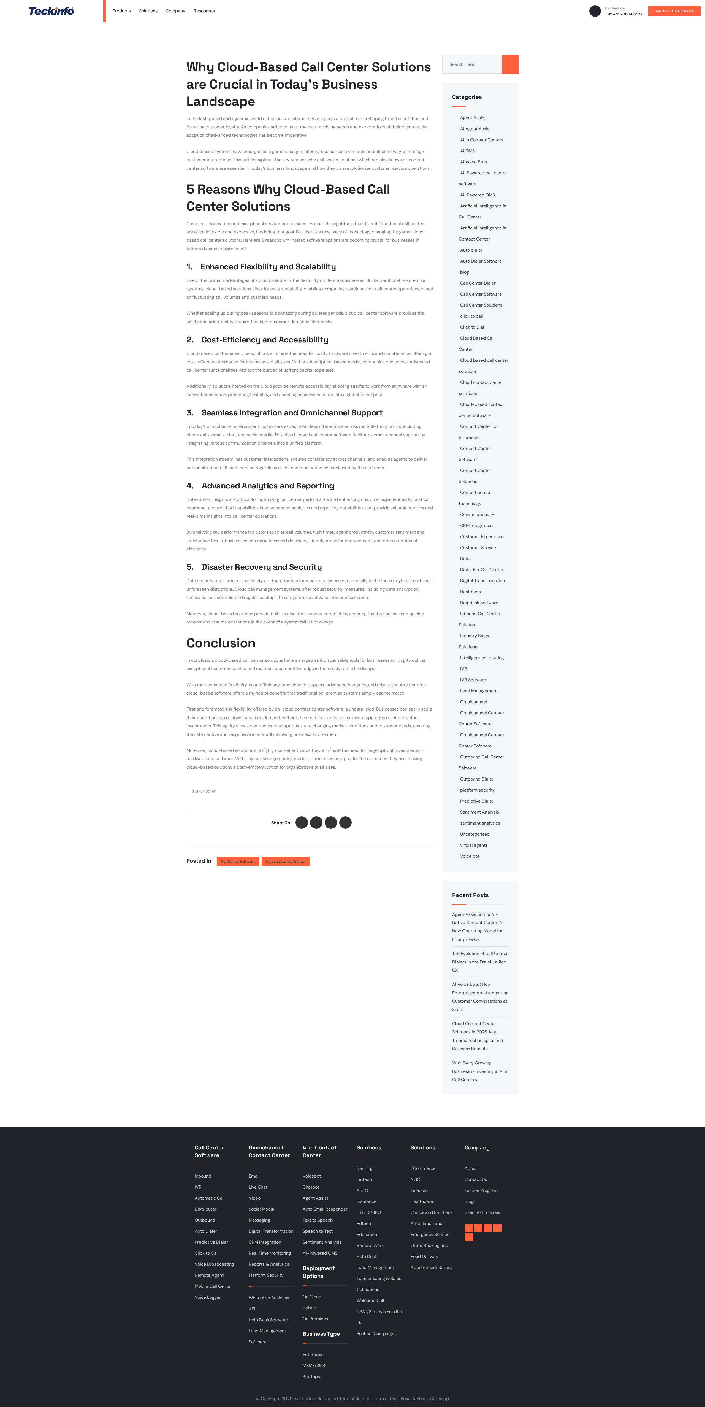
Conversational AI (478, 514)
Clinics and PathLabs (432, 1212)
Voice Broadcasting (214, 1264)
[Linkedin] (478, 1228)
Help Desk (367, 1256)
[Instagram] (498, 1228)
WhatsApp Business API (269, 1303)
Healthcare (471, 592)
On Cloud (312, 1297)
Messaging (259, 1220)
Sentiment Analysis (479, 812)
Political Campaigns (377, 1333)
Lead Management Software (267, 1336)
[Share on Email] (345, 822)
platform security (477, 790)
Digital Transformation (482, 581)
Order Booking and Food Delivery (429, 1251)
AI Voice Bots (473, 162)
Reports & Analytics (269, 1264)
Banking (365, 1168)
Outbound (205, 1220)
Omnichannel (473, 702)
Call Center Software (237, 861)
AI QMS (467, 151)
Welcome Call (370, 1300)
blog (464, 272)
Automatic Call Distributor (210, 1203)
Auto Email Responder (325, 1209)
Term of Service (354, 1398)
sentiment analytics (480, 823)
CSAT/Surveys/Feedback (379, 1317)
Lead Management (479, 691)
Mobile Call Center (213, 1286)
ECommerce (423, 1168)
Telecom (419, 1190)
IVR (463, 669)
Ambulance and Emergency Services (431, 1228)
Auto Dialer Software (481, 261)
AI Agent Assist (475, 129)
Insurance (366, 1201)
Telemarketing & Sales (379, 1278)
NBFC (362, 1190)
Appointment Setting (432, 1267)
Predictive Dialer (477, 801)
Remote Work (370, 1245)
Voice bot (469, 856)
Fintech (364, 1179)
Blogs (470, 1201)
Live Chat (258, 1187)
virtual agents (474, 845)
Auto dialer (471, 250)
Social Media (261, 1209)
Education (367, 1234)
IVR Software (473, 680)
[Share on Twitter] (301, 822)
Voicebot (312, 1176)
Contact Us (476, 1179)
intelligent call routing (482, 658)
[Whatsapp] (469, 1237)
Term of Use (385, 1398)
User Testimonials (482, 1212)
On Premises (315, 1319)
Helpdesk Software (479, 603)
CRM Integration (476, 525)
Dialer (466, 558)
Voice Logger (208, 1297)
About (471, 1168)
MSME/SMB (314, 1365)
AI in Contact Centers (481, 140)
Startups (311, 1376)
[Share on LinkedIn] (331, 822)
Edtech (364, 1223)
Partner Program (481, 1190)
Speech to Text (318, 1231)
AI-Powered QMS (477, 195)
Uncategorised (475, 834)
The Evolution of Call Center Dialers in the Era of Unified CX (480, 961)
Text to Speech (318, 1220)
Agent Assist (473, 118)
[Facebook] (469, 1228)
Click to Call (207, 1253)
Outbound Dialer (477, 779)
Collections (368, 1289)
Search (510, 64)
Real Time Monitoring (270, 1253)
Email (254, 1176)
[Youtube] (488, 1228)
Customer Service (478, 547)
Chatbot (311, 1187)
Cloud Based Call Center (285, 861)
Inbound (203, 1176)
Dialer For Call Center (481, 569)
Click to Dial (472, 327)
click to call (471, 316)
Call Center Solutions (481, 305)
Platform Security (266, 1275)
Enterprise (313, 1354)
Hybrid (309, 1308)
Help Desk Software (268, 1320)
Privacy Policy (415, 1398)
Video (255, 1198)
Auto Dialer (206, 1231)
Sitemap (440, 1398)
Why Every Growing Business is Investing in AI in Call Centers (480, 1071)
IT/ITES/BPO (369, 1212)
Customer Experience (482, 536)
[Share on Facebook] (316, 822)
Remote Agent (209, 1275)
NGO (415, 1179)
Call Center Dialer (478, 283)
